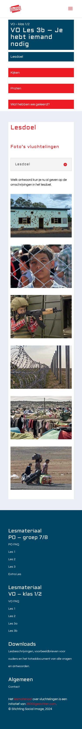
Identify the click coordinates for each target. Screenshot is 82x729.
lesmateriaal (23, 699)
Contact (14, 686)
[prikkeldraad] (41, 387)
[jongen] (41, 287)
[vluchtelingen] (41, 488)
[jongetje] (41, 337)
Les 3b (12, 630)
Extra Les (14, 574)
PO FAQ (13, 544)
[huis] (41, 236)
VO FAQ (13, 601)
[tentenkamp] (41, 438)
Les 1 (12, 551)
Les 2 (12, 559)
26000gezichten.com (41, 704)
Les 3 (12, 566)
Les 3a (12, 623)
